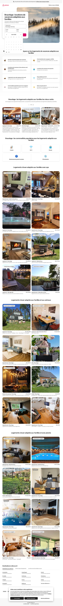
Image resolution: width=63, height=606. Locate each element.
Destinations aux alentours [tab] (7, 568)
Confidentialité (26, 603)
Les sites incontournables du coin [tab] (35, 568)
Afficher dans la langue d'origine (42, 1)
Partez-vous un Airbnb (54, 5)
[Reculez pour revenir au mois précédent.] (6, 34)
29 (20, 49)
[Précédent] (29, 105)
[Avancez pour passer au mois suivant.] (20, 34)
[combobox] (15, 26)
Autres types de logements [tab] (20, 568)
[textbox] (9, 31)
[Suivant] (33, 105)
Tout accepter (17, 598)
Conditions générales (34, 603)
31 (8, 52)
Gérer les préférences (45, 598)
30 (6, 52)
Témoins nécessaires (31, 598)
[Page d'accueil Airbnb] (5, 5)
